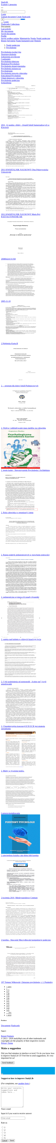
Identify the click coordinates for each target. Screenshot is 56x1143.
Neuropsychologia (8, 54)
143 (7, 1006)
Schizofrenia (6, 83)
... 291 (8, 1013)
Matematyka (25, 38)
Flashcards (5, 24)
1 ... (7, 989)
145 (7, 1010)
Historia (37, 41)
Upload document (8, 17)
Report (4, 1036)
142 (7, 1003)
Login (3, 14)
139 (7, 996)
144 (7, 1008)
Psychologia (11, 47)
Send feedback (7, 1063)
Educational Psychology (11, 76)
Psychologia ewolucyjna (11, 52)
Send (12, 1141)
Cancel (4, 1141)
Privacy (4, 1043)
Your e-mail (6, 1109)
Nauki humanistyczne (25, 41)
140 (7, 998)
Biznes (4, 41)
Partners (10, 1036)
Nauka (33, 38)
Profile (4, 36)
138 (7, 994)
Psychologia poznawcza (11, 68)
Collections (15, 24)
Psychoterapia (7, 71)
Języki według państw (10, 38)
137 (7, 991)
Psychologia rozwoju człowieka (14, 73)
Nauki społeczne (43, 38)
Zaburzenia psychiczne (10, 57)
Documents (5, 1025)
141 (7, 1001)
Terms (10, 1043)
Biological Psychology (10, 64)
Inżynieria (11, 41)
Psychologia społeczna (10, 80)
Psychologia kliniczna (10, 61)
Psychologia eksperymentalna (13, 66)
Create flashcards (23, 17)
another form (23, 1083)
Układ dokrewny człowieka (12, 78)
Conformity (6, 59)
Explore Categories (9, 4)
